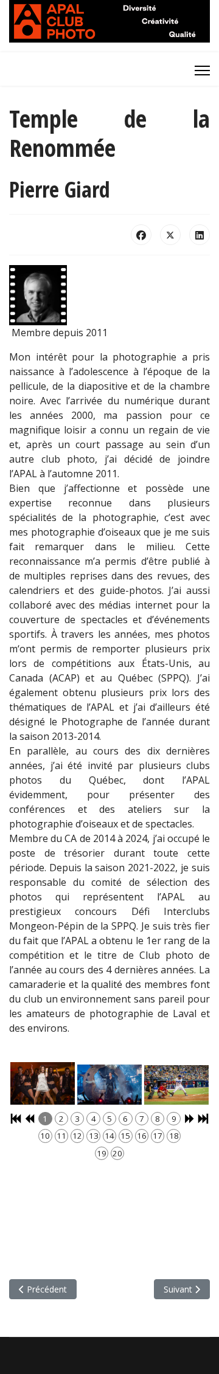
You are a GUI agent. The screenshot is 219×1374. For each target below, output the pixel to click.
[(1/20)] (42, 1084)
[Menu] (202, 70)
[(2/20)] (109, 1085)
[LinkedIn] (199, 234)
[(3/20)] (176, 1085)
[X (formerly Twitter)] (170, 234)
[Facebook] (141, 234)
